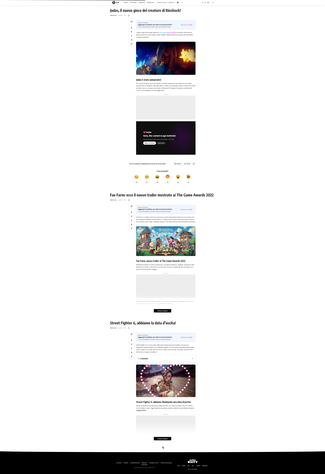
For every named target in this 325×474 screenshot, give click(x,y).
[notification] (202, 2)
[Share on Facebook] (131, 28)
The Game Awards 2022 (167, 32)
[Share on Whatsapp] (131, 36)
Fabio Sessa (113, 15)
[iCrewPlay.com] (115, 2)
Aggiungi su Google (186, 24)
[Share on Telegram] (131, 40)
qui (161, 219)
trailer (138, 90)
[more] (182, 2)
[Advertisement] (166, 107)
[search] (205, 2)
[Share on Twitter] (131, 32)
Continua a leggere (162, 311)
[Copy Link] (131, 44)
